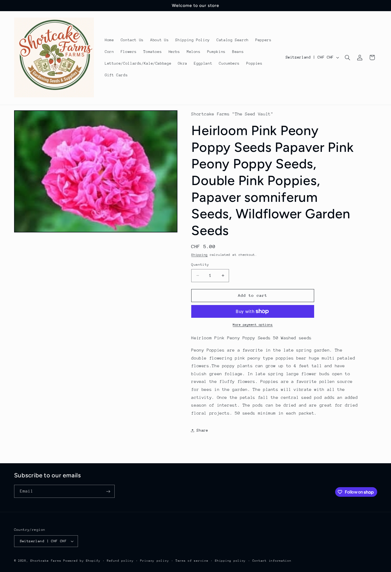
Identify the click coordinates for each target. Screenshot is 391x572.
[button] (347, 57)
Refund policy (120, 560)
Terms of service (192, 560)
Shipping (199, 255)
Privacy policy (154, 560)
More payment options (253, 325)
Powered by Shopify (81, 560)
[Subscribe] (108, 491)
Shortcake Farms (45, 560)
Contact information (272, 560)
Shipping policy (230, 560)
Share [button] (202, 430)
